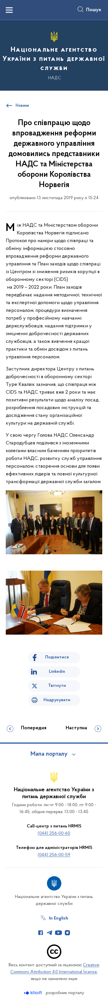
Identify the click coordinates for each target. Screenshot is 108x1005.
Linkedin (57, 671)
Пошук (93, 10)
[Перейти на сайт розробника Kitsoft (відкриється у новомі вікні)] (33, 993)
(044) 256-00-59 (54, 855)
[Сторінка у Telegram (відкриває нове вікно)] (49, 932)
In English (58, 918)
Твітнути (57, 685)
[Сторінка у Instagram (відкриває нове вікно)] (67, 932)
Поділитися (57, 657)
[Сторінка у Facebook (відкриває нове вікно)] (40, 932)
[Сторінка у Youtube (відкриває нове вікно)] (58, 932)
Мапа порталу (49, 754)
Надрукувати (56, 700)
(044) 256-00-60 (54, 833)
